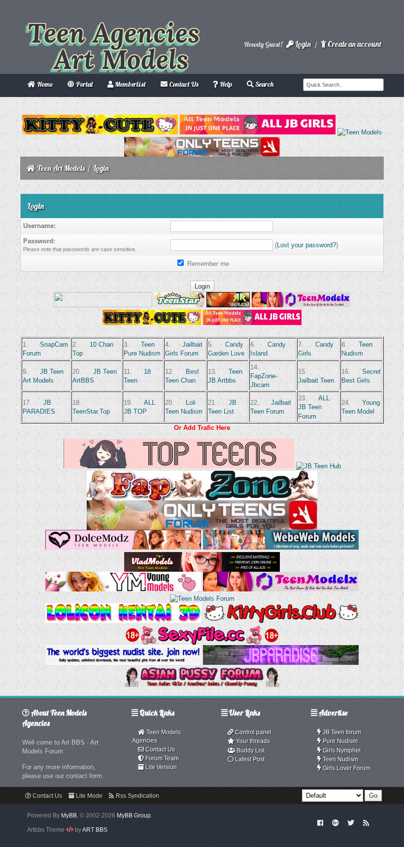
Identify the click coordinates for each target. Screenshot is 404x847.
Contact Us (159, 749)
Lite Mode (88, 795)
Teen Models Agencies (156, 736)
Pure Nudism (339, 741)
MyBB (69, 815)
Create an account (353, 44)
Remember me (207, 263)
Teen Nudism (339, 759)
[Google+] (335, 822)
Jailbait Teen (316, 380)
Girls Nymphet (341, 750)
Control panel (252, 732)
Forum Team (161, 758)
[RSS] (366, 822)
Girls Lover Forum (345, 768)
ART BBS (94, 829)
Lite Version (160, 767)
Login (302, 44)
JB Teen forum (341, 732)
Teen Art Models (61, 168)
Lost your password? (306, 245)
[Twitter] (350, 822)
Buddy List (250, 750)
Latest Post (249, 759)
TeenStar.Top (91, 411)
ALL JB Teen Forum (314, 407)
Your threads (252, 741)
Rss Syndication (136, 795)
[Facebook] (320, 822)
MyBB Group (134, 815)
